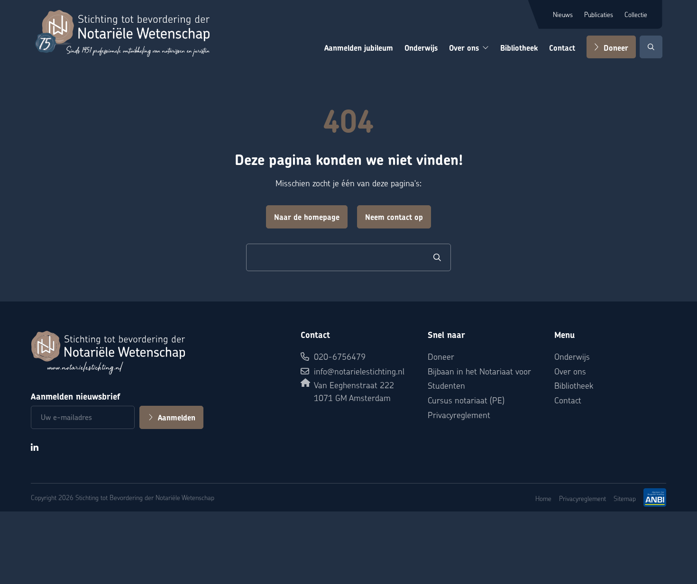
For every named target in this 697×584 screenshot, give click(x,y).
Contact (562, 48)
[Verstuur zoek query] (437, 257)
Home (543, 498)
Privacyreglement (459, 414)
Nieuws (563, 14)
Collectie (635, 14)
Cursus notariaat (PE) (466, 399)
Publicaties (598, 14)
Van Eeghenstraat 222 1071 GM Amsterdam (354, 391)
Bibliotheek (519, 48)
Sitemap (625, 498)
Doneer (616, 48)
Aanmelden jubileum (358, 48)
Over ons (464, 48)
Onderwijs (421, 48)
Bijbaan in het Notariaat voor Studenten (479, 378)
